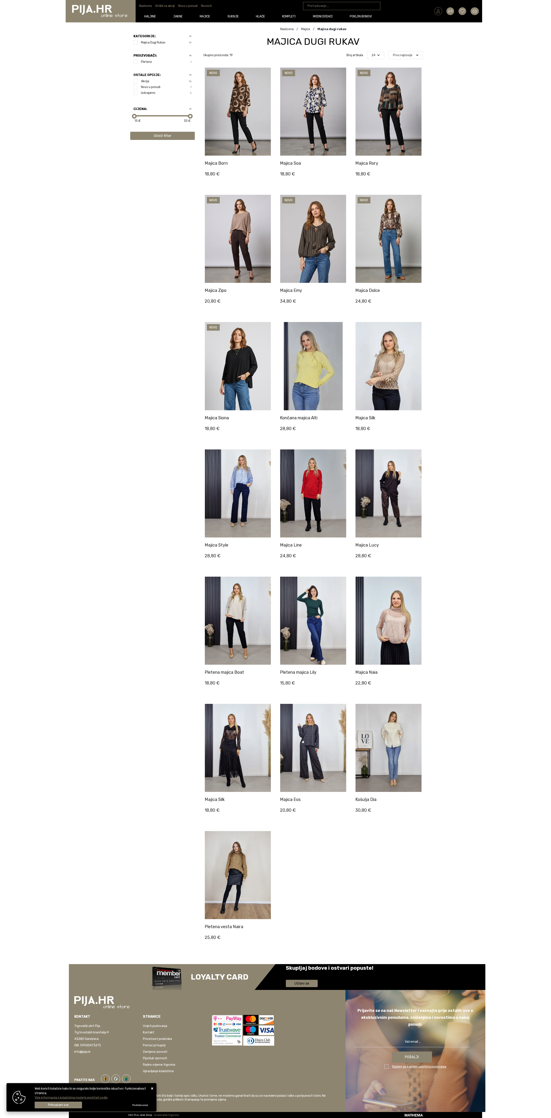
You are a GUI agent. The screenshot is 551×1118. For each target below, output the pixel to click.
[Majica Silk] (267, 813)
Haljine (150, 16)
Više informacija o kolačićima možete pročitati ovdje (71, 1097)
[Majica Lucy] (418, 559)
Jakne (178, 16)
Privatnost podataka (157, 1039)
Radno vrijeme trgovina (159, 1065)
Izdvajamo (166, 93)
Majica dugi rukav (166, 42)
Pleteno (166, 62)
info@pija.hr (82, 1052)
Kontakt (148, 1032)
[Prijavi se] (438, 11)
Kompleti (289, 16)
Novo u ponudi (188, 6)
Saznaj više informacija (302, 974)
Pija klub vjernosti (155, 1058)
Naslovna (145, 6)
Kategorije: (144, 36)
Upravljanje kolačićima (158, 1071)
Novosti (206, 6)
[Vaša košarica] (475, 11)
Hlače (260, 16)
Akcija (166, 81)
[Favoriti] (267, 166)
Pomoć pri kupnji (154, 1045)
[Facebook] (106, 1078)
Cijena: (140, 109)
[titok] (116, 1078)
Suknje (233, 16)
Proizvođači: (145, 55)
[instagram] (126, 1078)
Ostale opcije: (147, 75)
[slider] (134, 116)
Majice (205, 16)
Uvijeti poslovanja (155, 1026)
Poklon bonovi (361, 16)
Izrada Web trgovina (166, 1114)
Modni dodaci (323, 16)
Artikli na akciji (165, 6)
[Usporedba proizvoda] (267, 155)
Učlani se (301, 983)
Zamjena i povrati (155, 1052)
